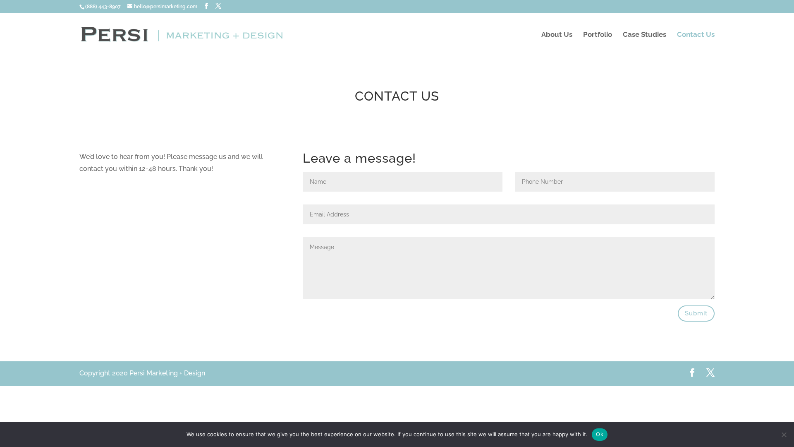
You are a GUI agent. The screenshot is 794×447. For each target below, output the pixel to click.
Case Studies (644, 34)
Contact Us (696, 34)
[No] (784, 434)
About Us (556, 34)
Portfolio (597, 34)
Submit (696, 313)
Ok (599, 434)
